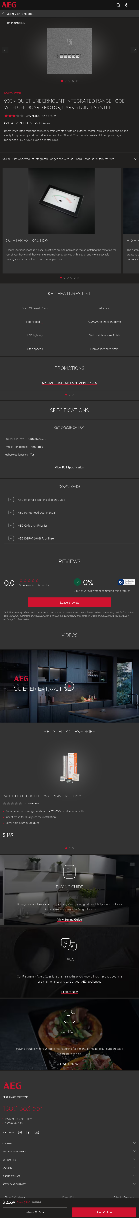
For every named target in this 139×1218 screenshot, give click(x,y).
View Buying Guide (69, 919)
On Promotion (16, 22)
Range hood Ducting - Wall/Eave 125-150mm (42, 796)
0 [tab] (61, 277)
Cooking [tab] (7, 1143)
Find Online (104, 1212)
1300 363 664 (23, 1108)
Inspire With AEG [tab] (11, 1176)
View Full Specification (69, 467)
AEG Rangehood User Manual (37, 512)
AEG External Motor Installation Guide (41, 499)
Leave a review (69, 602)
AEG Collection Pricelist (32, 525)
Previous (5, 50)
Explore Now (69, 992)
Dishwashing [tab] (9, 1159)
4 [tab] (74, 277)
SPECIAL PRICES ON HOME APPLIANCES (69, 383)
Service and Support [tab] (14, 1184)
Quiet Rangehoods (20, 13)
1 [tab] (64, 277)
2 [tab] (68, 277)
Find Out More (69, 1064)
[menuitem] (10, 4)
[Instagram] (22, 1132)
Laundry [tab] (7, 1167)
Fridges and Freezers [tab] (14, 1151)
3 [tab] (71, 277)
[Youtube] (39, 1132)
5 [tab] (78, 277)
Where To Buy (35, 1212)
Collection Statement (124, 1197)
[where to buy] (127, 4)
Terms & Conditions (15, 1197)
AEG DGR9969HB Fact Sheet (36, 538)
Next (134, 50)
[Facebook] (30, 1132)
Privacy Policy (69, 1197)
